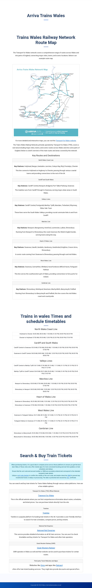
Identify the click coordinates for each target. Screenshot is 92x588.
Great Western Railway (46, 548)
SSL (68, 478)
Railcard (59, 565)
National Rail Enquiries (46, 530)
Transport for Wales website (66, 141)
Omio (43, 565)
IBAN (69, 475)
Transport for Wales (46, 495)
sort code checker (23, 475)
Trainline (46, 513)
